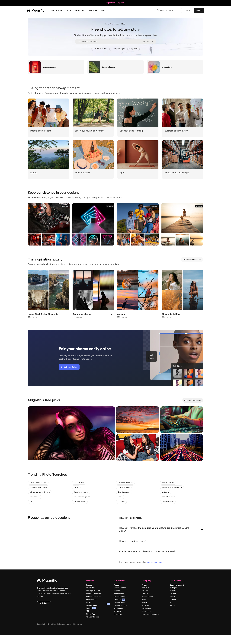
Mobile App (90, 614)
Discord (173, 600)
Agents (91, 608)
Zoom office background (38, 482)
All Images (115, 24)
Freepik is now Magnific (114, 3)
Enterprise (118, 614)
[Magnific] (47, 581)
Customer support (177, 585)
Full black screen (80, 502)
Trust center (118, 608)
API (87, 611)
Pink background (167, 502)
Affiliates (117, 611)
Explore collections (190, 259)
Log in (188, 10)
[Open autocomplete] (78, 41)
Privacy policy (119, 597)
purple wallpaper (119, 49)
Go (33, 456)
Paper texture (34, 497)
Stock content (91, 600)
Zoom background (168, 482)
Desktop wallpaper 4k (125, 482)
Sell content (146, 608)
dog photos (134, 49)
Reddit (172, 605)
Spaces (89, 585)
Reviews (145, 591)
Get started (119, 580)
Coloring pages (79, 482)
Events (144, 602)
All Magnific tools (92, 617)
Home (107, 24)
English (44, 603)
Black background (124, 492)
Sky (31, 502)
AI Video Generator (93, 594)
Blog (144, 600)
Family (76, 487)
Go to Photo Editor (69, 367)
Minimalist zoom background (172, 487)
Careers (145, 594)
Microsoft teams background (40, 492)
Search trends (147, 597)
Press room (146, 611)
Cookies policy (119, 602)
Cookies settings (120, 605)
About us (145, 588)
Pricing (104, 10)
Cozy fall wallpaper (168, 497)
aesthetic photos (101, 49)
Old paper (121, 502)
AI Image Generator (93, 591)
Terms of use (119, 594)
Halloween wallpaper (125, 487)
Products (90, 580)
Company (146, 580)
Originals (119, 600)
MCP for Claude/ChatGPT (98, 603)
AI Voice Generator (93, 597)
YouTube (173, 591)
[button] (44, 603)
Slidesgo (145, 605)
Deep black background (82, 497)
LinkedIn (173, 594)
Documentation (120, 588)
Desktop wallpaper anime (38, 487)
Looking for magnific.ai (150, 614)
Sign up (199, 10)
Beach (120, 497)
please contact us (154, 562)
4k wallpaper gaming (81, 492)
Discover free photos (192, 400)
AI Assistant (90, 588)
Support (117, 591)
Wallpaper (165, 492)
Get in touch (175, 580)
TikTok (172, 597)
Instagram (174, 588)
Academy (117, 585)
